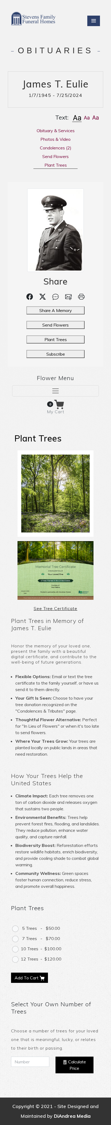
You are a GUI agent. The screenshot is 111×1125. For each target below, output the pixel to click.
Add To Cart (27, 977)
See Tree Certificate (55, 608)
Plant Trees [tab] (55, 165)
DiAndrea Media (72, 1116)
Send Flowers (55, 325)
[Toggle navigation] (55, 391)
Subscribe (55, 354)
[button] (76, 117)
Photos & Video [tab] (55, 139)
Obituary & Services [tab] (56, 130)
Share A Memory (55, 310)
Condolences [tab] (55, 147)
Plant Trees (55, 339)
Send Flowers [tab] (55, 156)
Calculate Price (76, 1065)
